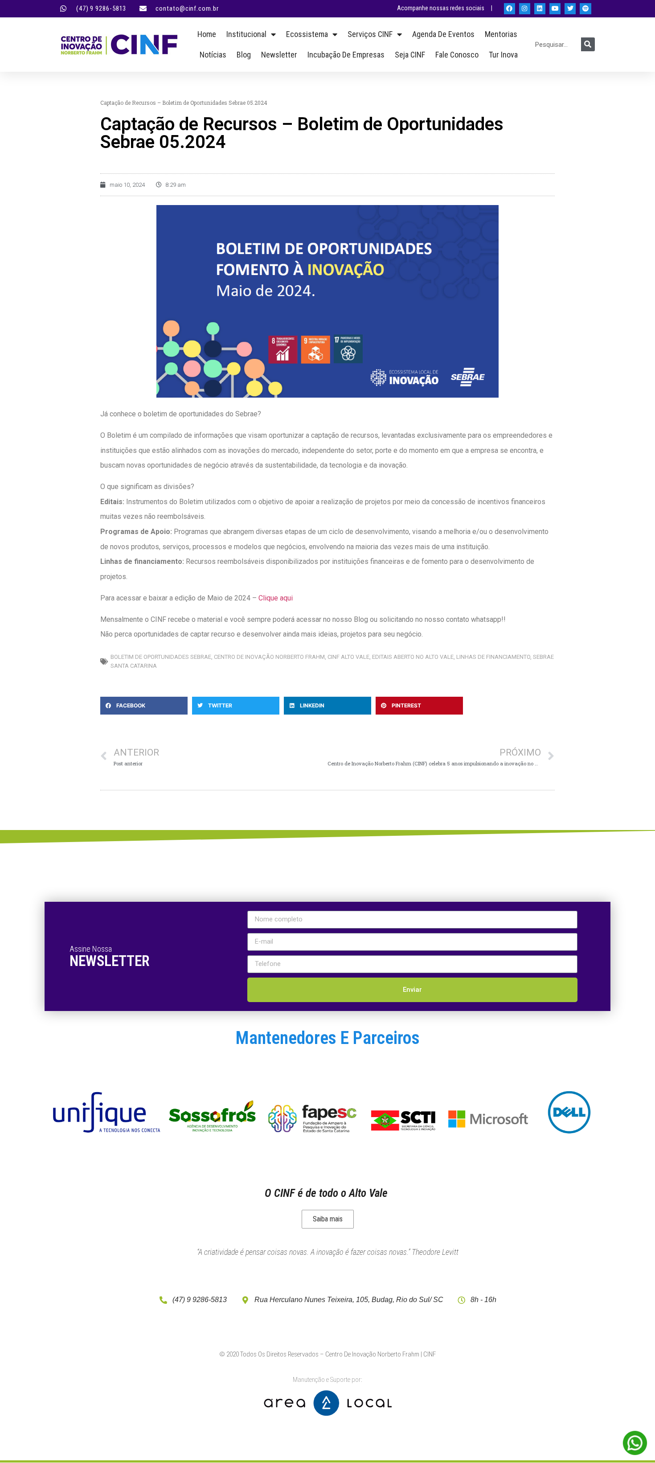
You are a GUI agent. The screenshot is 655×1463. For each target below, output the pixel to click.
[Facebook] (509, 8)
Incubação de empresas (346, 54)
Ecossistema (307, 34)
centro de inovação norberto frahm (269, 656)
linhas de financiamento (493, 656)
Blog (244, 54)
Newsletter (279, 54)
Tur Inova (503, 54)
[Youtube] (555, 8)
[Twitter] (570, 8)
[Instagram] (524, 8)
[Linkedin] (539, 8)
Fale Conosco (457, 54)
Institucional (246, 34)
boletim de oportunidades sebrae (161, 656)
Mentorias (501, 34)
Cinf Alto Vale (348, 656)
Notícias (213, 54)
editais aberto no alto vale (413, 656)
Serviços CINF (370, 34)
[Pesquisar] (588, 44)
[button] (144, 706)
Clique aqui (275, 598)
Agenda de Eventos (443, 34)
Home (206, 34)
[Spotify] (585, 8)
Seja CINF (410, 54)
